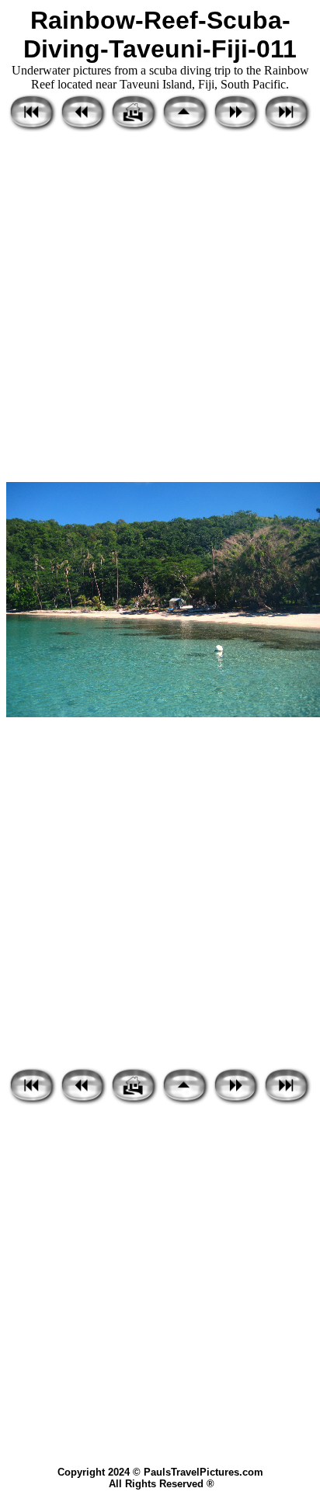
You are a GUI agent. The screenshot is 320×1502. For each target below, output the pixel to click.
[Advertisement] (160, 308)
